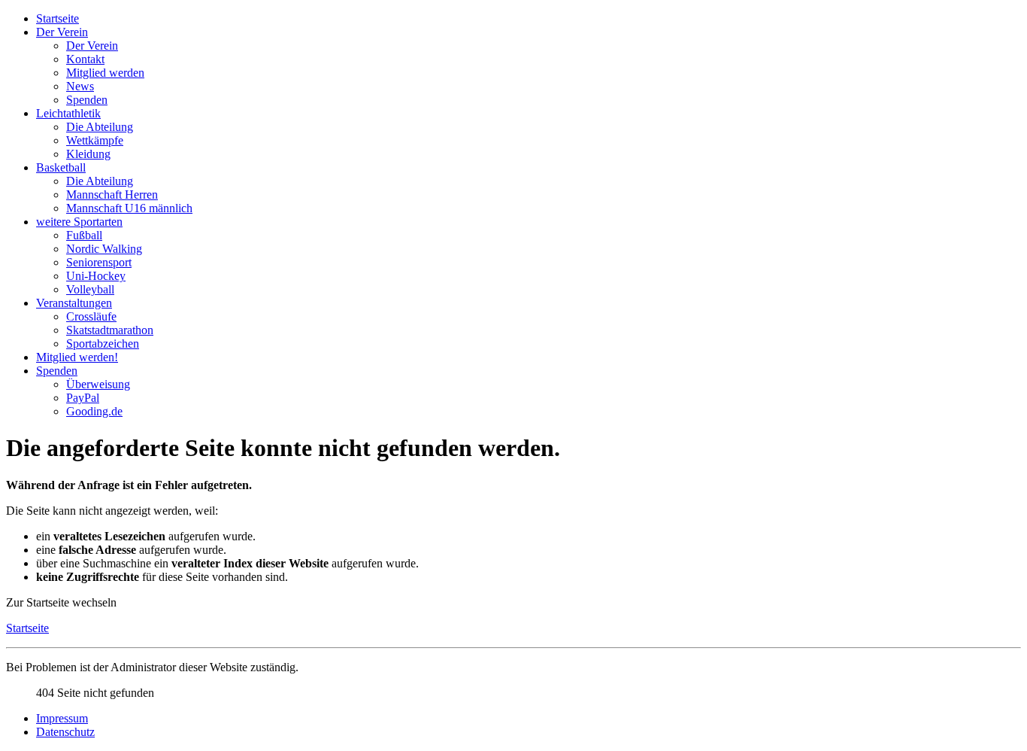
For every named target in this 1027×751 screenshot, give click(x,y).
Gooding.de (94, 411)
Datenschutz (65, 731)
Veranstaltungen (74, 302)
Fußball (84, 235)
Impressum (62, 718)
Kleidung (88, 153)
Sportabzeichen (102, 343)
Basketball (61, 167)
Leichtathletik (68, 113)
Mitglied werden (105, 72)
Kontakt (85, 59)
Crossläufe (91, 316)
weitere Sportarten (79, 221)
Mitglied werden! (77, 357)
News (80, 86)
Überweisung (98, 384)
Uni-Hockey (96, 275)
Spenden (87, 99)
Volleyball (90, 289)
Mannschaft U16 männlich (129, 208)
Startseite (57, 18)
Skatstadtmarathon (109, 330)
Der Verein (62, 32)
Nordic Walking (104, 248)
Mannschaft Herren (112, 194)
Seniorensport (99, 262)
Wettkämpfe (94, 140)
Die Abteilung (99, 126)
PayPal (82, 397)
